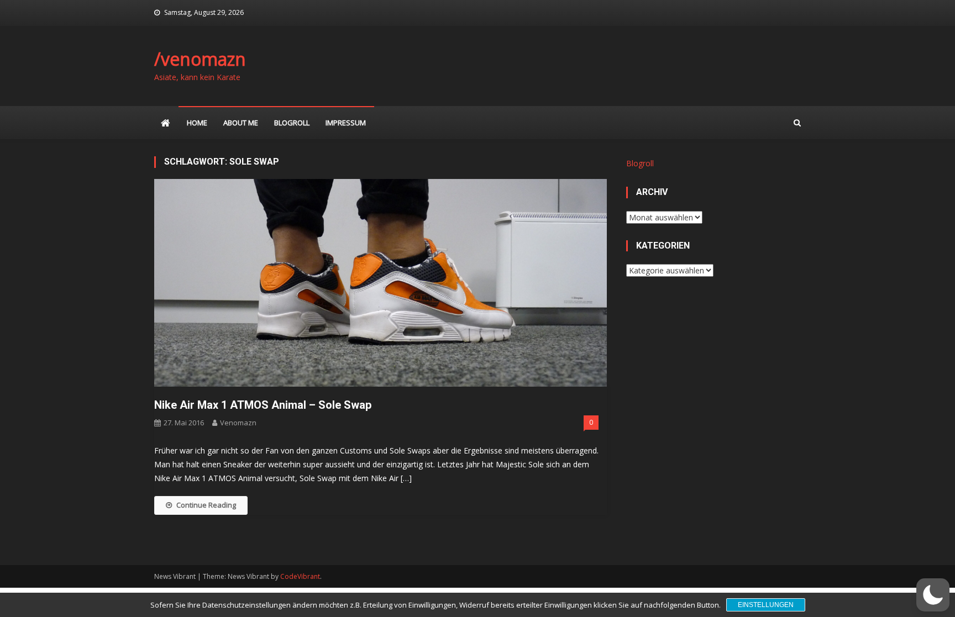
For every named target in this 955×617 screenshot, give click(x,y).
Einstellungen (766, 605)
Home (197, 123)
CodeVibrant (300, 576)
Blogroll (291, 123)
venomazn (238, 423)
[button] (932, 594)
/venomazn (200, 59)
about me (240, 123)
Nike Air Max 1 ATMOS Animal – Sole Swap (262, 405)
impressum (346, 123)
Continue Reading (206, 505)
